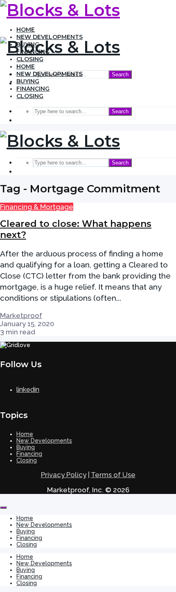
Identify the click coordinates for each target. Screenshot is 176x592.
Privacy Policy (63, 475)
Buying (27, 81)
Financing (33, 88)
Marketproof (21, 315)
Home (25, 29)
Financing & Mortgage (36, 207)
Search (120, 74)
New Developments (49, 74)
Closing (29, 59)
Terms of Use (113, 475)
